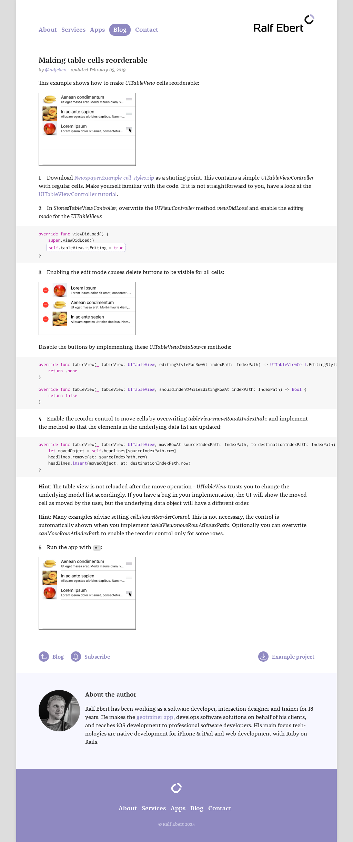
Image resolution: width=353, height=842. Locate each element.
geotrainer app (155, 717)
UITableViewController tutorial (78, 194)
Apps (97, 29)
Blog (120, 29)
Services (73, 29)
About (48, 29)
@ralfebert (56, 70)
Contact (146, 29)
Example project (293, 656)
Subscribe (97, 656)
